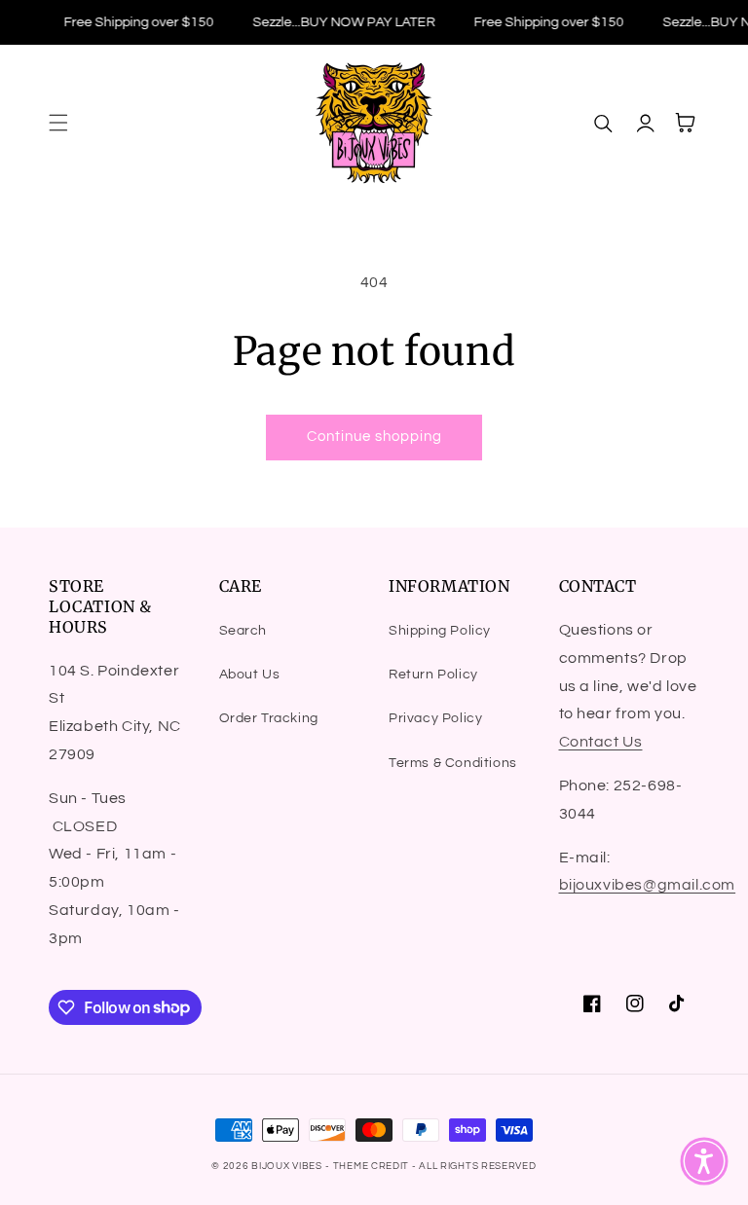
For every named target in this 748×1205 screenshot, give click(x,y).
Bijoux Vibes (286, 1166)
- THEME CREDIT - (372, 1166)
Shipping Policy (440, 631)
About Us (249, 674)
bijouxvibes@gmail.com (647, 885)
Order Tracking (268, 718)
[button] (58, 122)
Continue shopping (374, 436)
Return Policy (433, 674)
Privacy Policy (435, 718)
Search (243, 631)
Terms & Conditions (453, 763)
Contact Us (601, 741)
